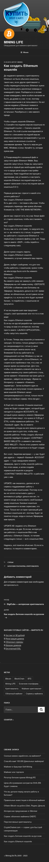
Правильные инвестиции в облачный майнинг (24, 800)
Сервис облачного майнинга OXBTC (20, 816)
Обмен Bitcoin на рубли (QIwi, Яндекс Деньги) (24, 805)
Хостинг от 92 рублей (15, 635)
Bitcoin (8, 678)
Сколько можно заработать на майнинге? (22, 755)
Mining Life (13, 42)
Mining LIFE (10, 683)
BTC (29, 678)
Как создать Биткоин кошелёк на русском (22, 836)
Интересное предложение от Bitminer (20, 811)
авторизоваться (11, 584)
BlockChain (19, 678)
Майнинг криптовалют (31, 688)
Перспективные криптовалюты (18, 821)
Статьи (10, 562)
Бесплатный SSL (13, 648)
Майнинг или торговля (14, 772)
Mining (20, 62)
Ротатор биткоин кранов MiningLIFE (20, 777)
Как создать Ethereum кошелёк (18, 841)
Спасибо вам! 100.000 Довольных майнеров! (24, 761)
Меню (25, 52)
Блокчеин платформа (17, 566)
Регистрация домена (14, 638)
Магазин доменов (13, 645)
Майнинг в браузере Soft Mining (18, 766)
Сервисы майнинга (34, 693)
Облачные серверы (14, 641)
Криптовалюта (32, 566)
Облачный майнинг (13, 693)
